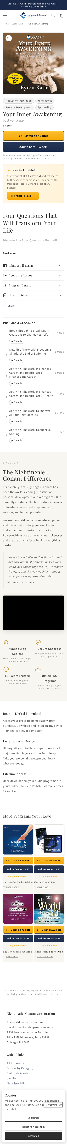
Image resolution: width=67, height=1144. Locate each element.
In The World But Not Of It (48, 951)
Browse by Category (20, 1068)
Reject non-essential (33, 1126)
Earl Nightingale (17, 1073)
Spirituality (44, 107)
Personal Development (18, 107)
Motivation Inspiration (18, 100)
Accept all (33, 1135)
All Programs (15, 1063)
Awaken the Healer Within (18, 882)
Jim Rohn (13, 1078)
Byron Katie (18, 23)
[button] (5, 15)
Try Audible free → (20, 876)
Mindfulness (45, 100)
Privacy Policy (53, 1105)
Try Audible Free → (23, 195)
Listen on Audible (36, 136)
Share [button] (11, 306)
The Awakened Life (44, 882)
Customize (33, 1117)
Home (6, 23)
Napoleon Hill (16, 1083)
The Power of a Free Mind (17, 951)
